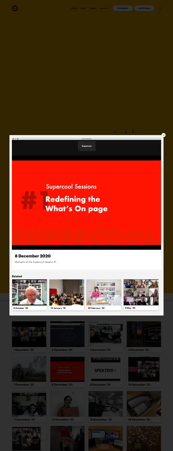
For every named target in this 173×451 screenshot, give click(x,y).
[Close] (164, 135)
